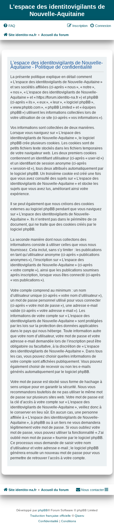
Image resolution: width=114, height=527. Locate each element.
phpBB (43, 510)
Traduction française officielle (50, 515)
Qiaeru (79, 515)
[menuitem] (9, 25)
